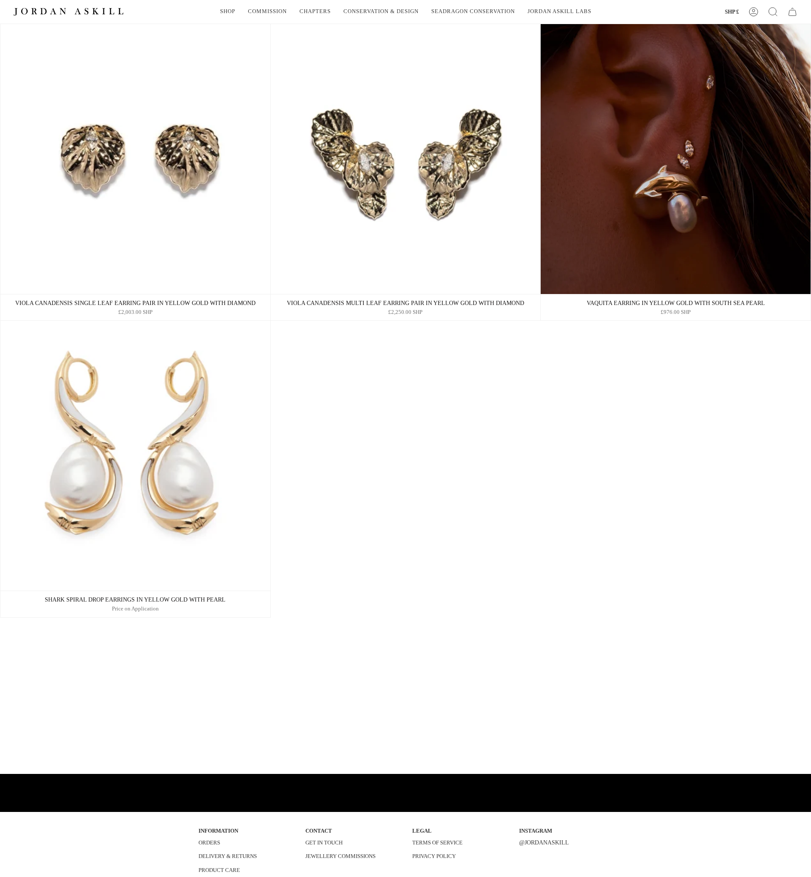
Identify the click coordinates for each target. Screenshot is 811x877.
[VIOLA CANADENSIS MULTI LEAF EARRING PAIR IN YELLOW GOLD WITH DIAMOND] (406, 159)
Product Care (219, 870)
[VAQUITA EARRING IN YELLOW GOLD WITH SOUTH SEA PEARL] (676, 159)
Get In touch (324, 842)
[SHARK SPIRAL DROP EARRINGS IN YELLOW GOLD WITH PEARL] (135, 456)
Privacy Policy (434, 856)
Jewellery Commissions (340, 856)
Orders (209, 842)
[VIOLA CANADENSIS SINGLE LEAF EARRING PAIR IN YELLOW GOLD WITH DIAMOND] (135, 159)
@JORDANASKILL (544, 842)
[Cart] (792, 12)
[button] (228, 12)
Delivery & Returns (228, 856)
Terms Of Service (437, 842)
